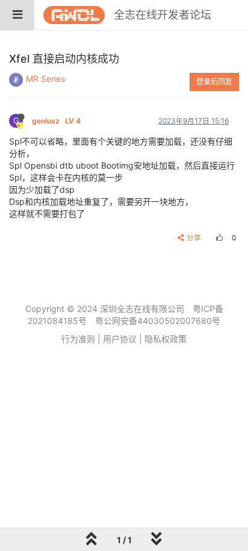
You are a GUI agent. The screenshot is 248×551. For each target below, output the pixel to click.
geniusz (56, 120)
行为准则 (78, 339)
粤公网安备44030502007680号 (157, 321)
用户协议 (120, 339)
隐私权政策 (165, 339)
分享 (194, 237)
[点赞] (218, 237)
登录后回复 (214, 81)
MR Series (45, 78)
